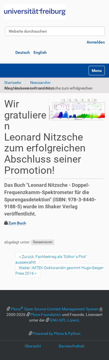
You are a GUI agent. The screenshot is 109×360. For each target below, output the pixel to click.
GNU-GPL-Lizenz (64, 320)
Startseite (12, 82)
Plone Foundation (45, 314)
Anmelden (96, 42)
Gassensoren (43, 242)
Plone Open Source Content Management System (55, 309)
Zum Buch (17, 223)
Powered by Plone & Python (56, 333)
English (40, 52)
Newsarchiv (40, 82)
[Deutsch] (35, 12)
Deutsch (22, 52)
